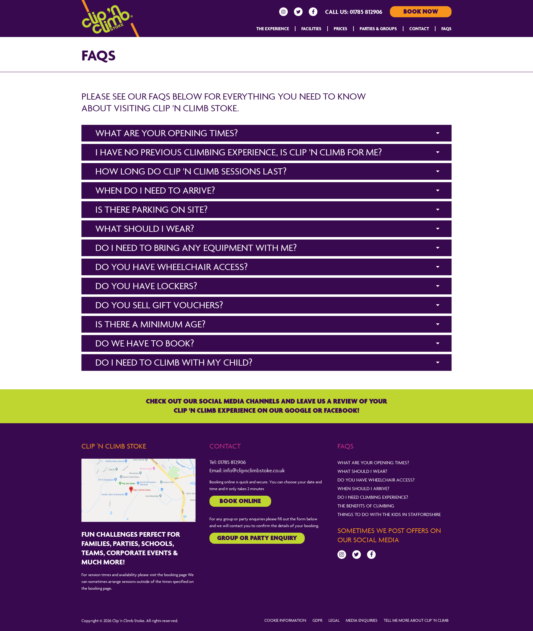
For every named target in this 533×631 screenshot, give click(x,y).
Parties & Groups (378, 28)
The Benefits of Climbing (365, 506)
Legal (334, 620)
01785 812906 (366, 11)
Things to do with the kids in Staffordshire (389, 514)
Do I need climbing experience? (372, 497)
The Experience (272, 28)
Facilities (311, 28)
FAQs (446, 28)
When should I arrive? (363, 488)
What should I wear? (362, 471)
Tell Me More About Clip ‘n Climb (416, 620)
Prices (340, 28)
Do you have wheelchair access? (376, 480)
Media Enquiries (362, 620)
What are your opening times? (373, 462)
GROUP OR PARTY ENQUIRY (257, 538)
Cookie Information (285, 620)
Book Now (420, 12)
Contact (419, 28)
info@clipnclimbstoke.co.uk (254, 470)
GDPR (317, 620)
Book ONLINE (240, 501)
